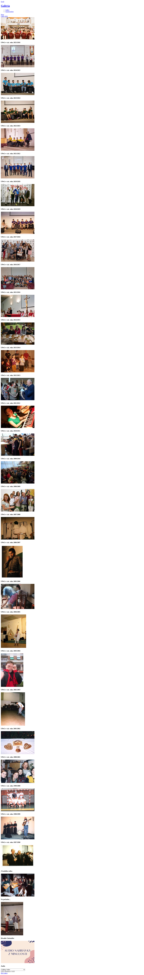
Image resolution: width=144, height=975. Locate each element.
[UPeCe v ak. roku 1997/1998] (17, 839)
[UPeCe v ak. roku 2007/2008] (17, 511)
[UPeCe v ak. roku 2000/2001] (17, 753)
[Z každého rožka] (17, 867)
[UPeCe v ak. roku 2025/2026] (17, 39)
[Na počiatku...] (17, 896)
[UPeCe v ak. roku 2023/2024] (17, 94)
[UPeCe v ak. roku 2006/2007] (17, 539)
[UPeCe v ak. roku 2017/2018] (17, 233)
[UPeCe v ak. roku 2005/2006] (12, 578)
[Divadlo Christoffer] (12, 935)
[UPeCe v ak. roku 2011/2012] (17, 400)
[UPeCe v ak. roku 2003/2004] (13, 647)
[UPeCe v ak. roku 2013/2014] (17, 344)
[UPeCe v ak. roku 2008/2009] (17, 483)
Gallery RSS (4, 16)
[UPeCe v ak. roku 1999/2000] (17, 782)
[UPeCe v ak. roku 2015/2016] (17, 289)
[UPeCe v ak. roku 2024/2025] (17, 67)
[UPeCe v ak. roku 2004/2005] (17, 608)
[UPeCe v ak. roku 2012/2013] (17, 372)
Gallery (7, 10)
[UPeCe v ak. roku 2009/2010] (17, 455)
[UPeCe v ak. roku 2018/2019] (17, 206)
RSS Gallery (4, 973)
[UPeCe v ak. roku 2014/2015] (17, 316)
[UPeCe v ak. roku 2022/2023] (17, 122)
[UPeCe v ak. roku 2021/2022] (17, 150)
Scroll (2, 1)
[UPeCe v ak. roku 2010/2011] (17, 427)
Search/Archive (9, 11)
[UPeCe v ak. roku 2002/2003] (12, 686)
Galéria (5, 5)
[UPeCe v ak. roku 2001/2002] (13, 725)
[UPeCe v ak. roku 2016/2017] (17, 261)
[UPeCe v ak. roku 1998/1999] (17, 810)
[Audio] (17, 962)
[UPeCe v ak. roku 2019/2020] (17, 178)
